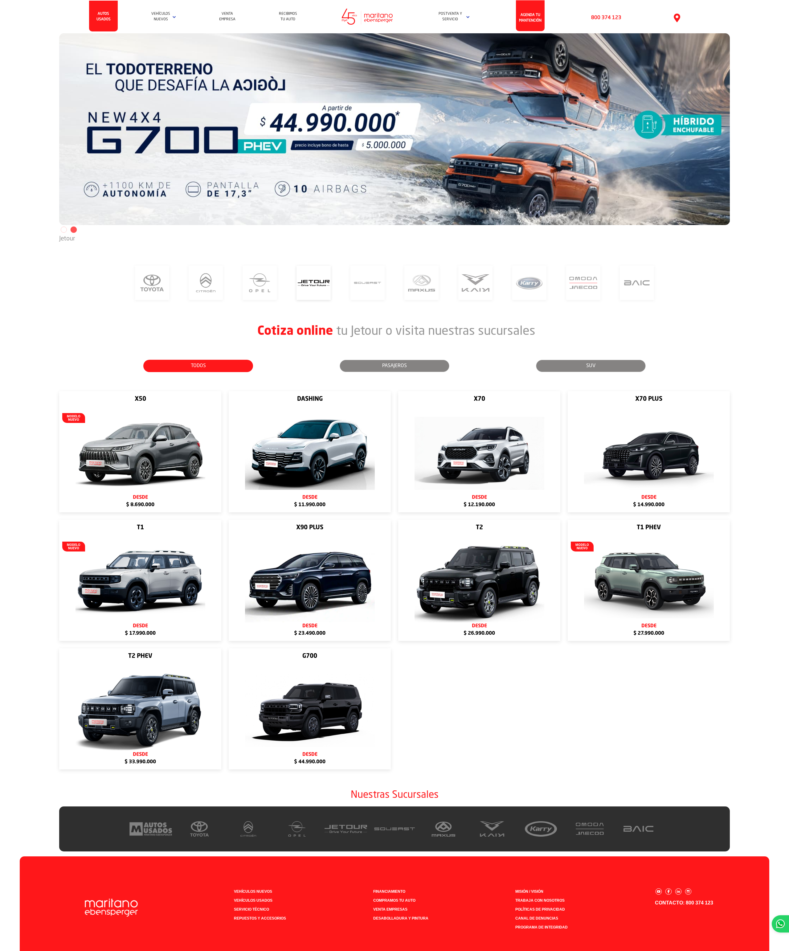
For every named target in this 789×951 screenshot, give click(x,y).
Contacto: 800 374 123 (684, 902)
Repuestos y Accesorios (260, 918)
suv (590, 365)
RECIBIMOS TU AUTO (288, 16)
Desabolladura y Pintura (400, 918)
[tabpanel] (394, 129)
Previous (54, 129)
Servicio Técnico (251, 909)
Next (734, 129)
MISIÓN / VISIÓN (529, 891)
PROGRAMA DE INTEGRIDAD (541, 927)
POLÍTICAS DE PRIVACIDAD (540, 909)
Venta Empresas (390, 909)
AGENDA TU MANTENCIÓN (530, 18)
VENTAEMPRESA (227, 16)
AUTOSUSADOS (103, 16)
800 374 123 (606, 17)
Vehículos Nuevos (253, 891)
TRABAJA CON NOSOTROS (540, 900)
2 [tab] (73, 230)
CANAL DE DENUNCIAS (536, 918)
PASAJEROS (394, 365)
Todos (198, 365)
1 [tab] (64, 230)
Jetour (67, 239)
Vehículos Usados (253, 900)
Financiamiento (389, 891)
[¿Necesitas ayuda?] (780, 924)
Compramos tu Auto (394, 900)
